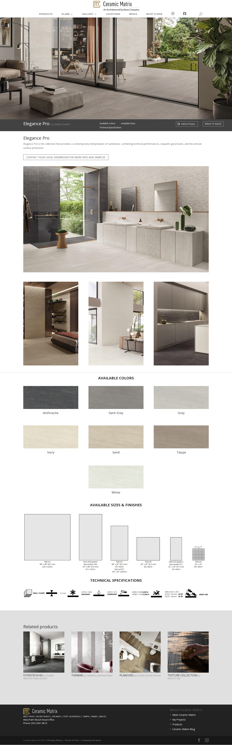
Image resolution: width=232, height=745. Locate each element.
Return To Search (213, 123)
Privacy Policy (54, 740)
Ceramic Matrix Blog (183, 729)
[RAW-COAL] (181, 408)
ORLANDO (56, 716)
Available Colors (107, 123)
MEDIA (133, 14)
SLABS (66, 14)
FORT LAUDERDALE (72, 716)
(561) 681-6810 (39, 723)
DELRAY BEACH (43, 716)
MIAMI (94, 716)
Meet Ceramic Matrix (183, 714)
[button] (186, 124)
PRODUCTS (46, 14)
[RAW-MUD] (116, 408)
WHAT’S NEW (154, 14)
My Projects (179, 719)
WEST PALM (28, 716)
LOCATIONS (113, 14)
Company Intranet (91, 740)
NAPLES (102, 716)
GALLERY (88, 14)
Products (177, 724)
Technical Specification (110, 127)
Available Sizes (128, 123)
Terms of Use (72, 740)
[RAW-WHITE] (50, 447)
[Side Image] (50, 364)
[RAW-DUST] (50, 408)
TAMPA (86, 716)
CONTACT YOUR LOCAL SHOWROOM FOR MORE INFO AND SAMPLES (65, 157)
